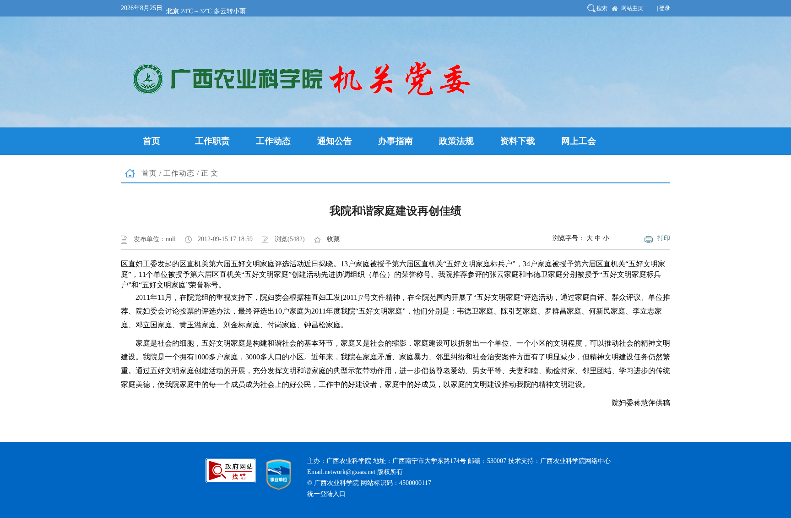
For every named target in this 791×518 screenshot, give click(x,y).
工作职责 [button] (212, 141)
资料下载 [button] (517, 141)
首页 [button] (151, 141)
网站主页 (632, 8)
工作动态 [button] (273, 141)
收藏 (333, 239)
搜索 (601, 8)
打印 (663, 238)
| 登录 (663, 8)
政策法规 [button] (456, 141)
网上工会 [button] (578, 141)
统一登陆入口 (326, 493)
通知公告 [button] (334, 141)
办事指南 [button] (395, 141)
